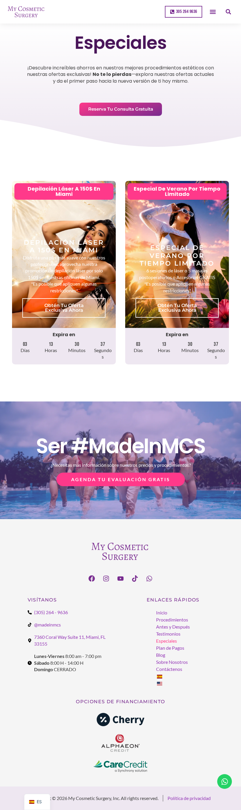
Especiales (166, 641)
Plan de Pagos (170, 648)
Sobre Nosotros (172, 662)
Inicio (161, 612)
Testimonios (168, 633)
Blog (160, 655)
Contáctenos (169, 669)
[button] (213, 12)
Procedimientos (172, 619)
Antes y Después (173, 626)
